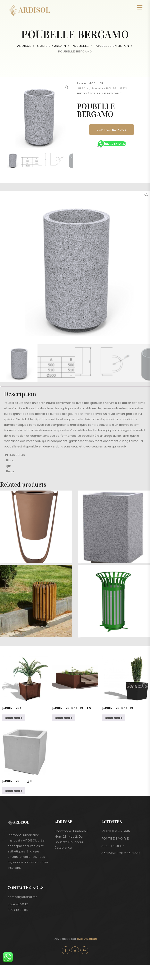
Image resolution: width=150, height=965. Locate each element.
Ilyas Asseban (86, 939)
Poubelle (97, 88)
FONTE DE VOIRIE (115, 838)
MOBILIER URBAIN (115, 831)
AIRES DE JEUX (112, 846)
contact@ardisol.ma (22, 897)
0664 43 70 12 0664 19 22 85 (18, 907)
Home (81, 83)
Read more (13, 718)
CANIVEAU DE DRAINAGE (120, 853)
